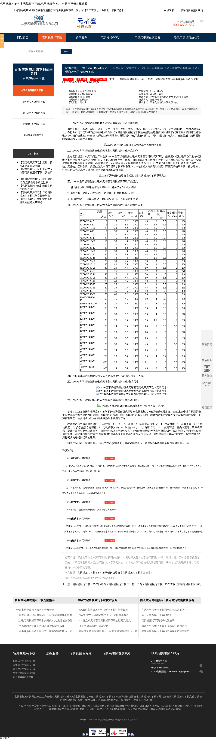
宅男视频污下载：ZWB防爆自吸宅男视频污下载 (99, 584)
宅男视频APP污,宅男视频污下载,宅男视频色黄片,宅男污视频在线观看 (43, 3)
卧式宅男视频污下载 (34, 135)
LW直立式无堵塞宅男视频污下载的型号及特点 (105, 620)
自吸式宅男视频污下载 (33, 90)
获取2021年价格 (88, 91)
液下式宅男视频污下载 (34, 113)
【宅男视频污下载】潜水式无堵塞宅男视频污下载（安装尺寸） (36, 172)
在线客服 (168, 10)
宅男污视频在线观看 (147, 37)
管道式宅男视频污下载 (34, 124)
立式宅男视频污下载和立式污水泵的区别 (164, 609)
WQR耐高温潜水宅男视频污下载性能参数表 (103, 609)
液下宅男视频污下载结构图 (94, 626)
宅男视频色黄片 (111, 37)
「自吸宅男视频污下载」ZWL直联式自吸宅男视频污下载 (169, 584)
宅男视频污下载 (52, 37)
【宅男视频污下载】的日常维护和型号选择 (40, 626)
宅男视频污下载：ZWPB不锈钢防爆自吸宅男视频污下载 (125, 696)
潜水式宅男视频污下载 (34, 101)
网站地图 (5, 738)
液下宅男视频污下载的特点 (157, 615)
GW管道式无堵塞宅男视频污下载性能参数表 (104, 615)
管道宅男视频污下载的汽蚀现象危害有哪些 (166, 631)
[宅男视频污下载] (40, 24)
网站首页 (22, 37)
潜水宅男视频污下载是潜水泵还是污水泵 (164, 626)
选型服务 (81, 37)
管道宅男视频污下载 (81, 696)
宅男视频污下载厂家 (137, 68)
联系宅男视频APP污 (192, 10)
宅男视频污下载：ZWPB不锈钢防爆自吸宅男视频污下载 (108, 572)
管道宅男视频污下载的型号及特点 (35, 609)
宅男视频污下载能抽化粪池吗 (158, 620)
